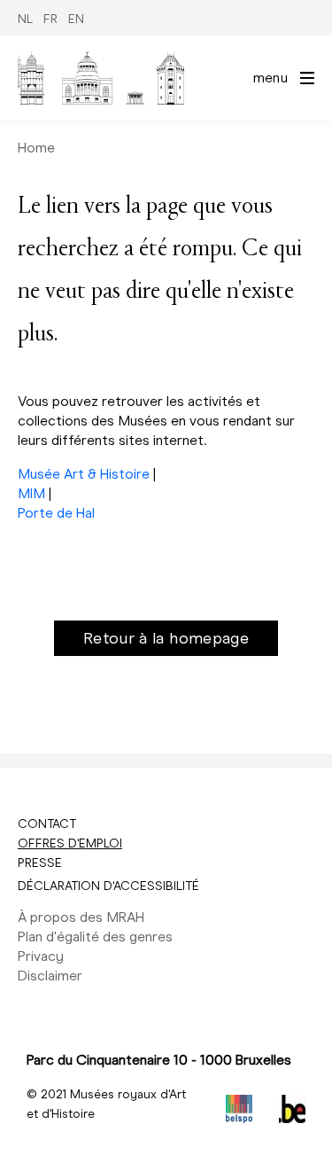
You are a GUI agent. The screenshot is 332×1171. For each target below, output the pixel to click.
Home (36, 147)
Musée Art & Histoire (84, 473)
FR (50, 19)
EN (76, 19)
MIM (31, 493)
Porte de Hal (56, 512)
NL (25, 19)
